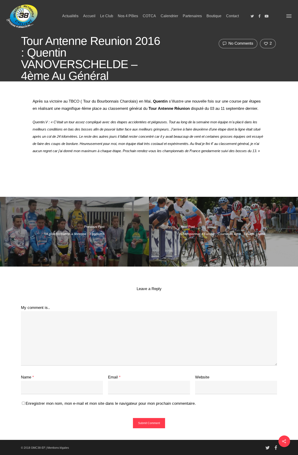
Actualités (70, 16)
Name (27, 377)
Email (114, 377)
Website (202, 377)
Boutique (214, 16)
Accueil (89, 16)
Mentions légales (58, 447)
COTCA (149, 16)
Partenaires (192, 16)
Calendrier (169, 16)
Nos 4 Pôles (128, 16)
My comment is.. (35, 307)
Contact (232, 16)
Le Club (106, 16)
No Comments (240, 43)
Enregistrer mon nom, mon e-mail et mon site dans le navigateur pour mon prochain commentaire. (111, 403)
